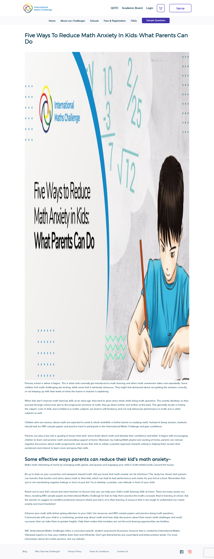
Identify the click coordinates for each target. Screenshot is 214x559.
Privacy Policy (74, 551)
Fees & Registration (115, 20)
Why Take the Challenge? (47, 551)
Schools (94, 20)
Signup (180, 8)
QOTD (114, 7)
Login (149, 7)
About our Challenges (73, 20)
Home (52, 20)
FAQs (134, 20)
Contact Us (122, 551)
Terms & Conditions (99, 551)
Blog (25, 551)
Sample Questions (155, 20)
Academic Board (132, 7)
